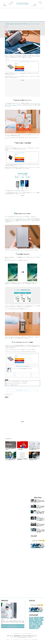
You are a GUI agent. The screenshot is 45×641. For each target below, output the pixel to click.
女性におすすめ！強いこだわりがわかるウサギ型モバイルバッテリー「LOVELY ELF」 (16, 383)
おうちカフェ (42, 617)
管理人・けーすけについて (12, 625)
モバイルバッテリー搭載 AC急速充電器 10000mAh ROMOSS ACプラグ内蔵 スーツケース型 (26, 61)
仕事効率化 (30, 624)
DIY (29, 617)
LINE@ (31, 373)
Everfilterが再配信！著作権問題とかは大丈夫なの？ (11, 449)
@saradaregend (22, 366)
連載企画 (37, 628)
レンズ (41, 622)
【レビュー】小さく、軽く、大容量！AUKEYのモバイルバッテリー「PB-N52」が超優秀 (20, 218)
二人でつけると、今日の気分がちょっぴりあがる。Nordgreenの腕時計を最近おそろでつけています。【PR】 (41, 531)
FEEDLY (14, 375)
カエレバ (18, 63)
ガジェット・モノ (36, 620)
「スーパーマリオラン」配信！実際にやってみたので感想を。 (22, 449)
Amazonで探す (19, 66)
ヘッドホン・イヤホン (36, 622)
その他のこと (31, 618)
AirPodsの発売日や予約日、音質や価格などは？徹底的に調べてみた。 (34, 449)
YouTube (31, 375)
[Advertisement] (22, 15)
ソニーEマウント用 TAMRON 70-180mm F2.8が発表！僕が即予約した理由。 (40, 507)
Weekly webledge (36, 617)
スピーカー (41, 620)
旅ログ (30, 625)
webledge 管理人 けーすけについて (18, 633)
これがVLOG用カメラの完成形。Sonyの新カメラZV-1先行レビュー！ (40, 501)
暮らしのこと (34, 625)
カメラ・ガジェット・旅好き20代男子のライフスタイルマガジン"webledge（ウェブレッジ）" (22, 635)
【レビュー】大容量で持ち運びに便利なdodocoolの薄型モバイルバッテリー (11, 459)
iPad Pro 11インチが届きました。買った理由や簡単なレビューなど (34, 459)
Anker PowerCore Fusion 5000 (19, 152)
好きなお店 (36, 624)
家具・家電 (40, 624)
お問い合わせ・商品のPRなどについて (12, 627)
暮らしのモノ (38, 625)
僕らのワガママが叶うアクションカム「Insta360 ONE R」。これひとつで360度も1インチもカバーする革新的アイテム (41, 519)
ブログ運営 (30, 622)
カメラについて (31, 620)
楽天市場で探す (19, 68)
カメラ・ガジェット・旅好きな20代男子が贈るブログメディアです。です (22, 637)
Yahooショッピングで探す (19, 70)
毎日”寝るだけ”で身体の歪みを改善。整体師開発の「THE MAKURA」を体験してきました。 (41, 513)
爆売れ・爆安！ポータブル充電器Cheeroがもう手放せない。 (22, 459)
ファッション (40, 621)
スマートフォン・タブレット (33, 621)
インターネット (36, 618)
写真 (33, 624)
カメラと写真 (41, 618)
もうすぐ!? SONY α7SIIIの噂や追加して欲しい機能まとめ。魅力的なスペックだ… (41, 525)
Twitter (14, 373)
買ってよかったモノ (32, 628)
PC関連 (32, 617)
